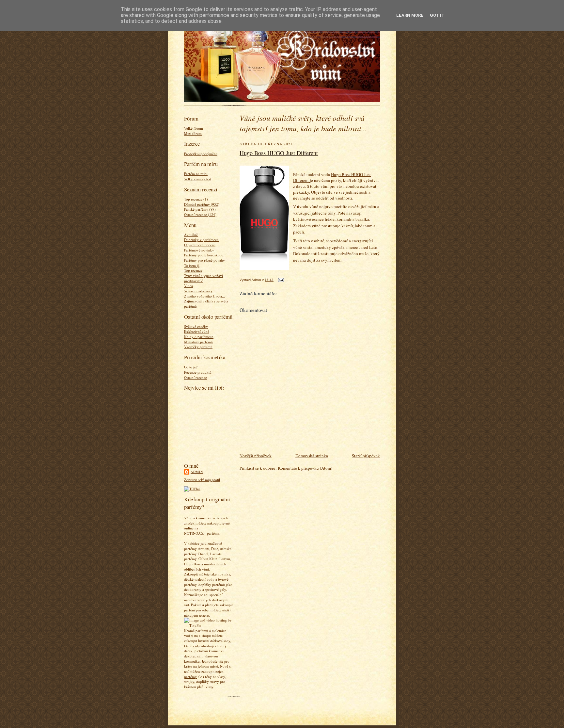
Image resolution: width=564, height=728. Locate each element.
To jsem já (191, 265)
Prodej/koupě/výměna (200, 153)
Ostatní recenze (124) (200, 214)
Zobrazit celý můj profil (202, 479)
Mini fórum (193, 133)
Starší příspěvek (366, 456)
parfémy (190, 676)
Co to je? (190, 366)
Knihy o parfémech (198, 336)
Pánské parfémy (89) (200, 209)
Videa (188, 285)
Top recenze (193, 270)
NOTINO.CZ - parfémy (201, 533)
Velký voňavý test (197, 178)
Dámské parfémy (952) (201, 204)
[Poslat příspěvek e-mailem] (280, 280)
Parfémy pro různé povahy (204, 260)
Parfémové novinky (199, 250)
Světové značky (196, 326)
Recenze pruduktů (198, 372)
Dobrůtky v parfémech (201, 239)
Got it (437, 15)
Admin (197, 471)
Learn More (409, 15)
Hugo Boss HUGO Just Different (279, 153)
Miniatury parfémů (198, 341)
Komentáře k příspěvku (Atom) (305, 468)
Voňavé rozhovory (198, 290)
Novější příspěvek (256, 456)
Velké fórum (193, 128)
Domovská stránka (311, 456)
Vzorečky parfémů (198, 346)
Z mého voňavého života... (204, 296)
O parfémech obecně (199, 244)
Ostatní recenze (195, 377)
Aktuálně (191, 234)
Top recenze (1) (196, 199)
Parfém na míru (196, 173)
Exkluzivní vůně (196, 331)
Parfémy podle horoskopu (204, 254)
